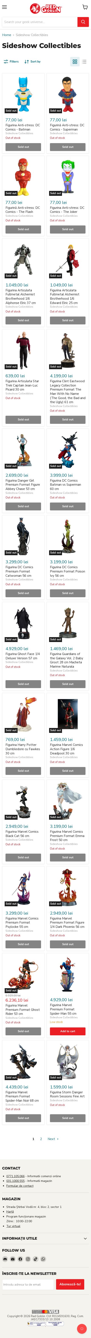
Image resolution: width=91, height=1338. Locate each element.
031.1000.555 (15, 1181)
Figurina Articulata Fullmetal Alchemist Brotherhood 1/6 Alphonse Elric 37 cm (21, 296)
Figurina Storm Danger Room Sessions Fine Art (67, 1094)
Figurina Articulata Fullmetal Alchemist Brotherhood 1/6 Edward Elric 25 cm (64, 296)
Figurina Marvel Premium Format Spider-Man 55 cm (63, 1009)
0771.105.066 (15, 1176)
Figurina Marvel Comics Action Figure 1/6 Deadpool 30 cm (66, 749)
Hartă (10, 1212)
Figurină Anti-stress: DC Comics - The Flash (23, 210)
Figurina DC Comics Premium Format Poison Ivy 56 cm (67, 571)
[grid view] (75, 61)
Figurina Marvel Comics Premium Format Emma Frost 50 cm (67, 836)
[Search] (83, 22)
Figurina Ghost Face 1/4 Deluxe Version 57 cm (23, 656)
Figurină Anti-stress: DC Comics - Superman (67, 127)
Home (6, 35)
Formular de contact (19, 1186)
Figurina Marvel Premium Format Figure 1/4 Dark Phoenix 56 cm (67, 922)
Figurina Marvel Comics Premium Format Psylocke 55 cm (22, 922)
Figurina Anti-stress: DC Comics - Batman (23, 127)
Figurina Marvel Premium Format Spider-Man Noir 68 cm (22, 1096)
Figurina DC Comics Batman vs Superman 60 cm (65, 484)
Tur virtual (13, 1226)
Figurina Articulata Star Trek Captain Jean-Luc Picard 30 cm (22, 385)
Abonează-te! (70, 1284)
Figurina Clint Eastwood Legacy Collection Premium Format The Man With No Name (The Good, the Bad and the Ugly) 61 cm (67, 391)
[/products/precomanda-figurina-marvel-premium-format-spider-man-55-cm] (67, 974)
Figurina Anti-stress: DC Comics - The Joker (67, 210)
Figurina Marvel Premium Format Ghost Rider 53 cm (23, 1009)
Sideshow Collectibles (19, 133)
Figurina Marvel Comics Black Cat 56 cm (22, 834)
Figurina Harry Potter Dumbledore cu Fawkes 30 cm (23, 749)
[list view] (84, 61)
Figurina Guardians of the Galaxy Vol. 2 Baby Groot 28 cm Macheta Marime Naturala (66, 660)
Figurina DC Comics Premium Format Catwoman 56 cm (19, 571)
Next (52, 1139)
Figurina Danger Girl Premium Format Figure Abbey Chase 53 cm (23, 484)
